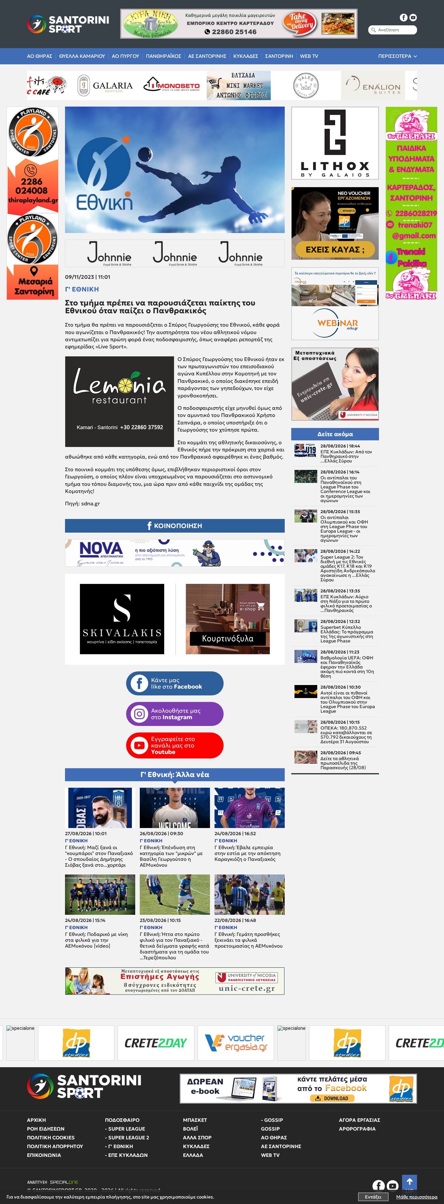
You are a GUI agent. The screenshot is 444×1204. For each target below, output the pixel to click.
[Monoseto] (86, 85)
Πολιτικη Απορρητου (55, 1146)
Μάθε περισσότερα (416, 1197)
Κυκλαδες (245, 56)
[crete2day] (95, 1043)
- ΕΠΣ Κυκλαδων (126, 1155)
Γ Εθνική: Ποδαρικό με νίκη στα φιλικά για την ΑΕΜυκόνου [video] (96, 940)
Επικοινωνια (44, 1155)
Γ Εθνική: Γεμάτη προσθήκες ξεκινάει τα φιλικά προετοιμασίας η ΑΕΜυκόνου (249, 940)
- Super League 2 (127, 1137)
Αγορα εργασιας (359, 1120)
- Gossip (272, 1120)
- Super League (125, 1128)
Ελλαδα (193, 1155)
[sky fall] (354, 85)
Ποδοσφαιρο (122, 1120)
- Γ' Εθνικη (119, 1146)
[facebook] (404, 17)
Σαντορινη (279, 56)
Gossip (270, 1128)
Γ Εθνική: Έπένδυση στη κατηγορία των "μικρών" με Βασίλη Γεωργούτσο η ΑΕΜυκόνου (171, 856)
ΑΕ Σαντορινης (207, 56)
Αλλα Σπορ (197, 1137)
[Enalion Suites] (287, 85)
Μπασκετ (195, 1120)
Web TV (309, 56)
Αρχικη (36, 1120)
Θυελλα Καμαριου (82, 56)
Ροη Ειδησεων (46, 1128)
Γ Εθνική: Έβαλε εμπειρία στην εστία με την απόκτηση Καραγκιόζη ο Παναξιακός (248, 853)
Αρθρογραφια (357, 1128)
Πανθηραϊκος (163, 56)
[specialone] (230, 1043)
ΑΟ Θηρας (39, 56)
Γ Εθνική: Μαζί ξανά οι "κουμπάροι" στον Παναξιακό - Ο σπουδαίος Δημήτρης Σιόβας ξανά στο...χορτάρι (99, 856)
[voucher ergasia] (175, 1043)
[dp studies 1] (286, 1043)
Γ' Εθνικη (82, 289)
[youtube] (413, 17)
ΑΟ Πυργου (125, 56)
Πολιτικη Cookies (51, 1137)
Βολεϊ (190, 1128)
